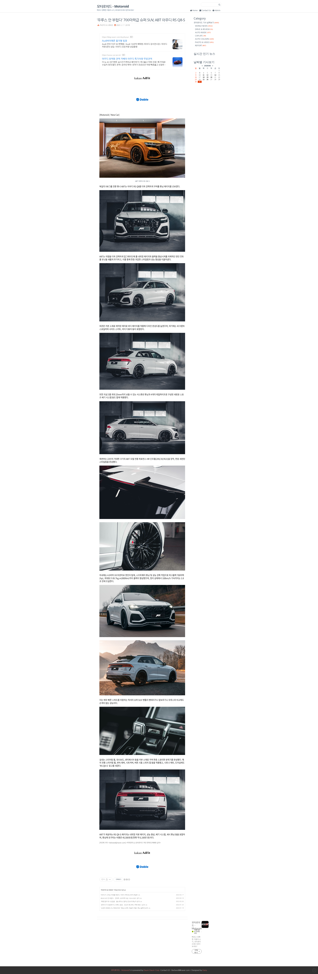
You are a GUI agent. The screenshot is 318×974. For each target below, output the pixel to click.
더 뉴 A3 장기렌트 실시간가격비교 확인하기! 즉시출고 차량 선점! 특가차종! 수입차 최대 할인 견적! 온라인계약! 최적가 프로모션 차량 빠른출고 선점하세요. (134, 63)
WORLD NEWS (204, 26)
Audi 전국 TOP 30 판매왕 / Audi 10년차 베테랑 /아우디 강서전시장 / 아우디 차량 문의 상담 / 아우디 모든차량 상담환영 (134, 45)
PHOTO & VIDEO (106, 25)
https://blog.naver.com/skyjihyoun (115, 37)
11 (203, 75)
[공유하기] (106, 879)
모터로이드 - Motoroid (113, 6)
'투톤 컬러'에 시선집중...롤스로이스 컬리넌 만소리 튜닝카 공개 (120, 901)
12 (207, 75)
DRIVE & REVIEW (204, 29)
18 (203, 77)
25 (203, 79)
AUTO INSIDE (203, 32)
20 (211, 77)
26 (207, 79)
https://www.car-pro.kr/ (111, 55)
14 (215, 75)
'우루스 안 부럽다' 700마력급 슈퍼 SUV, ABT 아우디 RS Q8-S (141, 19)
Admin (217, 10)
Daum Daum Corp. (152, 970)
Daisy (204, 970)
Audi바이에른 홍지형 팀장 (114, 40)
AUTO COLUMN (204, 39)
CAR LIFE (200, 36)
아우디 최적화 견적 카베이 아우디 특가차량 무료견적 (127, 58)
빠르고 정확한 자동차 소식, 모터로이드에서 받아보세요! (196, 941)
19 (207, 77)
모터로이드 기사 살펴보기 (206, 22)
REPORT (200, 45)
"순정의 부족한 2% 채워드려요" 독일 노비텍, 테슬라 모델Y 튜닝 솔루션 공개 (124, 908)
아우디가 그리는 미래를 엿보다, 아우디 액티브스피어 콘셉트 (119, 895)
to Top (314, 970)
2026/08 (207, 66)
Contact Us (206, 10)
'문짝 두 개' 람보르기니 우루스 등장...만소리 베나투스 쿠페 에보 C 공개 (123, 905)
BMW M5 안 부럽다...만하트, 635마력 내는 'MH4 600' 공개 (120, 898)
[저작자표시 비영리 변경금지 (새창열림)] (126, 879)
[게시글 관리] (109, 879)
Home (195, 10)
